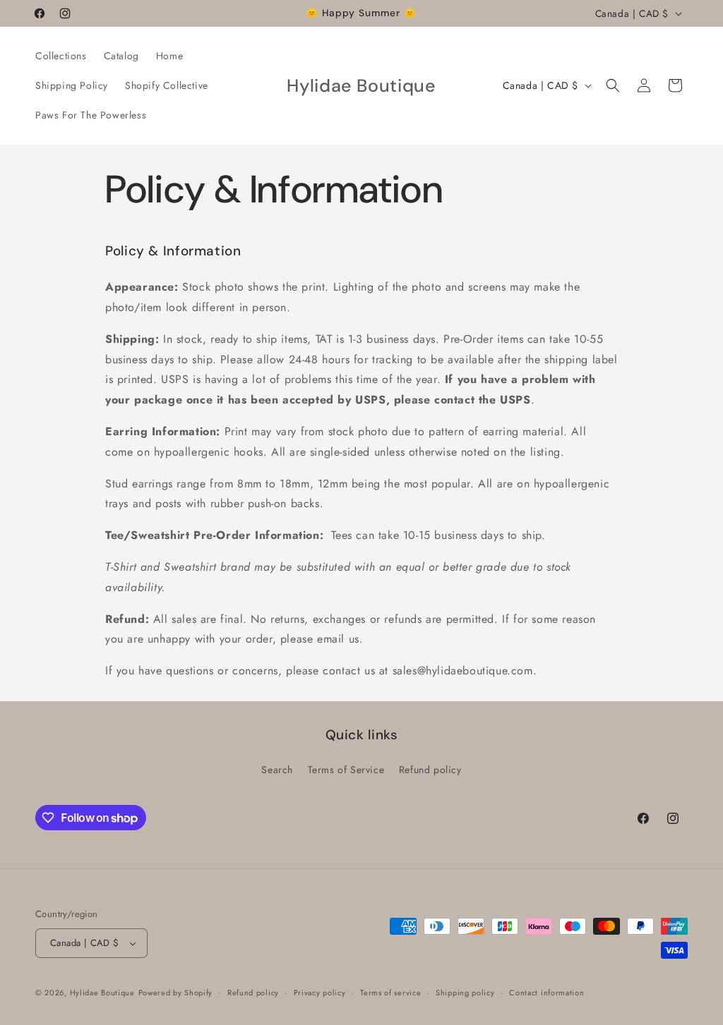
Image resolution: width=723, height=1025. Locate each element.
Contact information (546, 992)
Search (277, 770)
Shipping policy (465, 992)
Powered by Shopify (175, 992)
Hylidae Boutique (102, 992)
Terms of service (390, 992)
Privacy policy (320, 992)
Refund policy (430, 770)
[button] (612, 85)
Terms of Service (346, 770)
